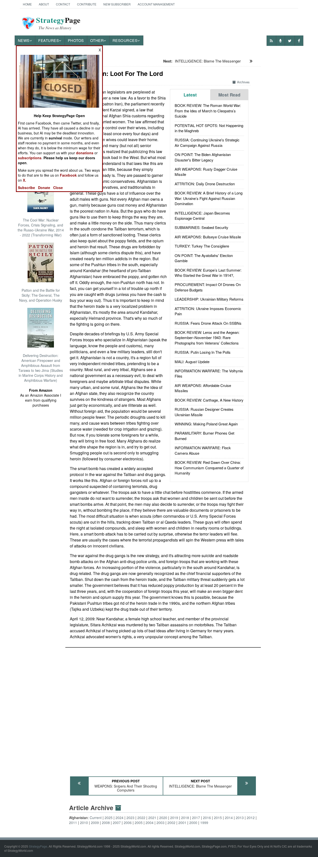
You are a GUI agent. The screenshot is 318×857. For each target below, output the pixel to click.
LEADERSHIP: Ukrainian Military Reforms (209, 299)
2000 (193, 822)
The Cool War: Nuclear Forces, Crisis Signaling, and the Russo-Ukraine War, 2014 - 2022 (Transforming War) (41, 227)
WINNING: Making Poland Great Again (206, 423)
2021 (152, 817)
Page (58, 23)
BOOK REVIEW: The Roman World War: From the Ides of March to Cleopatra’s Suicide (208, 111)
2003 (160, 822)
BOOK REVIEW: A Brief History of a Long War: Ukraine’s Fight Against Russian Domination (208, 198)
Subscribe (26, 187)
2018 (185, 817)
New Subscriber (117, 4)
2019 (174, 817)
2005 (139, 822)
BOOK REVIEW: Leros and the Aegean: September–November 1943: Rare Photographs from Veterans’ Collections (207, 338)
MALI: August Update (192, 361)
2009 (95, 822)
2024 (119, 817)
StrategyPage (38, 846)
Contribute (86, 4)
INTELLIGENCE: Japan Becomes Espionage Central (202, 215)
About (44, 4)
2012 (251, 817)
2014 (229, 817)
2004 (150, 822)
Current (96, 817)
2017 (196, 817)
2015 (218, 817)
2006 (128, 822)
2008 (106, 822)
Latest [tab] (190, 95)
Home (27, 4)
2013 (240, 817)
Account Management (156, 4)
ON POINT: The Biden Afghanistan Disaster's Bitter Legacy (203, 157)
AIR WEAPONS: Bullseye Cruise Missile (208, 236)
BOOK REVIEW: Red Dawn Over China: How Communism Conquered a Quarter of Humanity (209, 468)
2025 (109, 817)
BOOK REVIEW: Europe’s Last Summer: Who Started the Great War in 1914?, (208, 272)
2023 (130, 817)
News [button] (24, 40)
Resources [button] (125, 40)
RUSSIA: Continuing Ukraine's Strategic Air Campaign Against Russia (207, 142)
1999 (204, 822)
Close (58, 187)
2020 (163, 817)
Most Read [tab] (229, 95)
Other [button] (97, 40)
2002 (171, 822)
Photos (76, 40)
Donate (44, 187)
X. (24, 180)
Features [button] (48, 40)
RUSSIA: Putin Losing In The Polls (203, 352)
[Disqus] (163, 710)
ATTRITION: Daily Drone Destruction (205, 183)
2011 (73, 822)
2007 (117, 822)
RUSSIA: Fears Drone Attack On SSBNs (208, 323)
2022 (141, 817)
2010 (84, 822)
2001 (182, 822)
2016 (207, 817)
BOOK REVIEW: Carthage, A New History (209, 400)
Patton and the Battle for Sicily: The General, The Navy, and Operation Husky (40, 295)
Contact (63, 4)
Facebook (68, 175)
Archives (243, 82)
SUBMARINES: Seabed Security (201, 227)
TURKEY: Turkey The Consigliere (202, 246)
